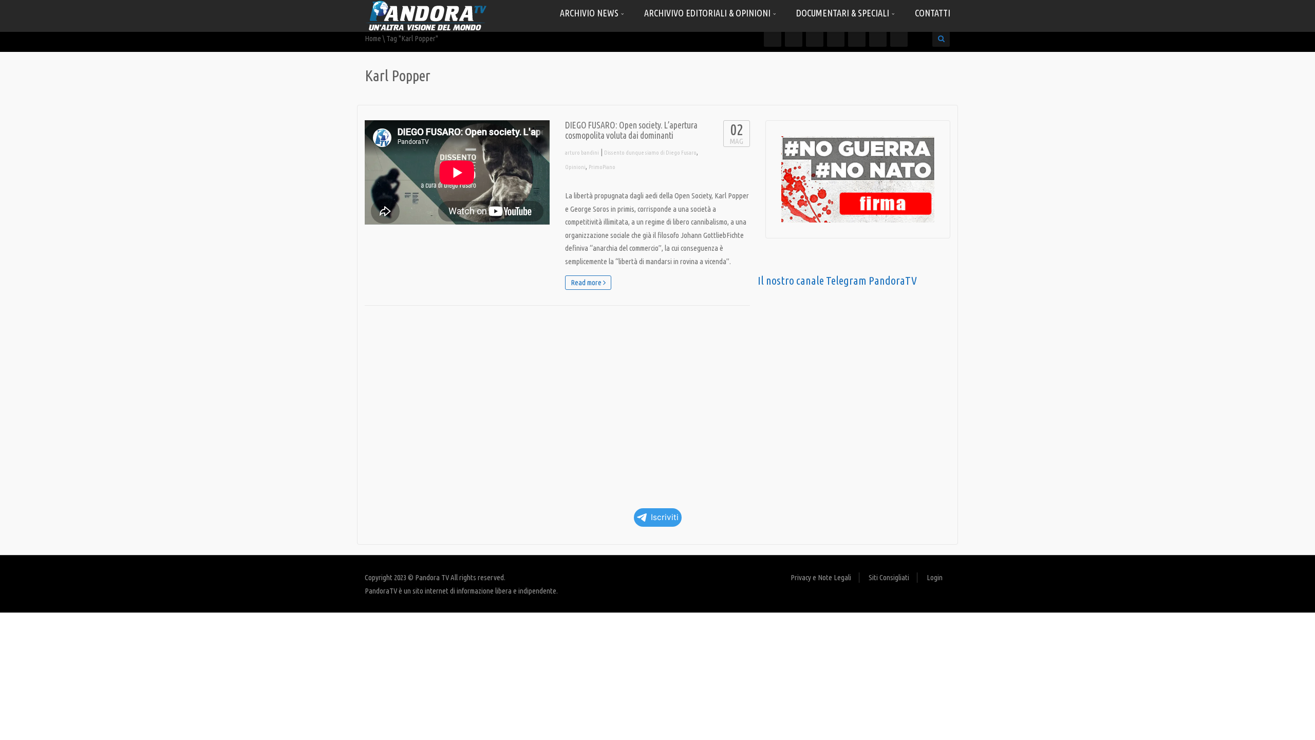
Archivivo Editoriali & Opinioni (708, 13)
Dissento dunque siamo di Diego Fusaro (650, 153)
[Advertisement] (557, 403)
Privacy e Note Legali (821, 577)
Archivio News (590, 13)
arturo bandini (582, 153)
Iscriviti (665, 517)
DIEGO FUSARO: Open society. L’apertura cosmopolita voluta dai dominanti (631, 130)
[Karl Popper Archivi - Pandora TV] (426, 15)
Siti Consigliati (889, 577)
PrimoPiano (602, 167)
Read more (587, 282)
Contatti (932, 13)
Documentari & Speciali (843, 13)
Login (935, 577)
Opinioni (575, 167)
